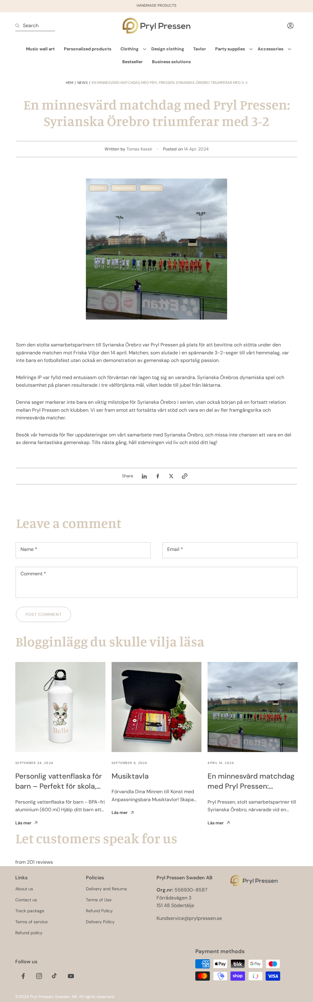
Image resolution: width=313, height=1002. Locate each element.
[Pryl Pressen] (156, 25)
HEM (69, 82)
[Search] (19, 25)
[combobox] (35, 25)
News (82, 82)
